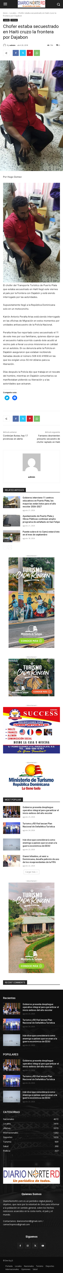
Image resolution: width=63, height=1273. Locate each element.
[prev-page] (5, 547)
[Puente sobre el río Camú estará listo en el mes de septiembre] (11, 536)
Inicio (5, 13)
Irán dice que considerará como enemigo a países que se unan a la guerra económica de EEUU (40, 843)
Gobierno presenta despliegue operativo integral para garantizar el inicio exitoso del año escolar (41, 810)
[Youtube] (43, 1246)
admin (12, 45)
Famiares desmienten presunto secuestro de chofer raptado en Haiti (48, 438)
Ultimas (14, 20)
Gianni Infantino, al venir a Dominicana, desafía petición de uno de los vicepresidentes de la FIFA (41, 859)
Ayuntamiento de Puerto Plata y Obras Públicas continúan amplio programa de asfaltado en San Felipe (41, 519)
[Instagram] (28, 1246)
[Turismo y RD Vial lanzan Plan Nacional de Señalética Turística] (11, 828)
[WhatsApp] (37, 53)
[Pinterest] (30, 53)
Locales (13, 13)
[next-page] (10, 547)
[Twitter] (23, 53)
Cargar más (30, 872)
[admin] (5, 45)
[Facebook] (16, 53)
